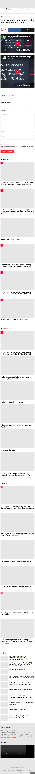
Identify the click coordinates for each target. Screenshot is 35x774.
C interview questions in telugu (12, 402)
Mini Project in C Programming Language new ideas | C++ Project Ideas (17, 534)
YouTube (10, 95)
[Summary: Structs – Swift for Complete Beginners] (4, 704)
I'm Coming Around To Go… (10, 239)
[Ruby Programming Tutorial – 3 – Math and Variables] (17, 413)
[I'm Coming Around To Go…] (17, 227)
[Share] (14, 30)
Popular (2, 487)
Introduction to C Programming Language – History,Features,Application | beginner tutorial (17, 507)
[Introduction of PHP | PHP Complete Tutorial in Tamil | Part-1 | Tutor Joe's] (4, 698)
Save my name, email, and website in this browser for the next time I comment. (17, 147)
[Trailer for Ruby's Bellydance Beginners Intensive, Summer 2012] (17, 365)
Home (4, 770)
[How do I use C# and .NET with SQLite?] (17, 308)
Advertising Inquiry (20, 770)
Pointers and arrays (8, 450)
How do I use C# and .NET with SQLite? (15, 319)
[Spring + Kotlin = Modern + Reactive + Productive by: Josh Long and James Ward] (17, 461)
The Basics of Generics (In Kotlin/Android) (16, 587)
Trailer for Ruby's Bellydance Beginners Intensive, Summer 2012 (15, 378)
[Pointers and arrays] (17, 438)
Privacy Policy (17, 772)
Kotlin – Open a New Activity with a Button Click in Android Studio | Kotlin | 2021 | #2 (16, 293)
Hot (2, 163)
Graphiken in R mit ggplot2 (17, 709)
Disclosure (29, 770)
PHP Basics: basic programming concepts (16, 561)
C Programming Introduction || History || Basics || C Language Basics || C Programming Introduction (17, 641)
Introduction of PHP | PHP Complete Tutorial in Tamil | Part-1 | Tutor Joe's (20, 696)
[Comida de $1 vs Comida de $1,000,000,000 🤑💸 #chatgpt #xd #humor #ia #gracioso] (8, 4)
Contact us (11, 770)
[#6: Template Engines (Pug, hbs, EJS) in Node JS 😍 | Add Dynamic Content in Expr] (24, 4)
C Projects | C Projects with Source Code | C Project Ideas (17, 613)
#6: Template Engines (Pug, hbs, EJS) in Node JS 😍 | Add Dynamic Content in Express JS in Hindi (24, 10)
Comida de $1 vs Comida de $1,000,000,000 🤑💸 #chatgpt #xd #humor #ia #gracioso (7, 10)
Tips (10, 329)
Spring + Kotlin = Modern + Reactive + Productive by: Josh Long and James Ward (16, 474)
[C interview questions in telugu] (17, 390)
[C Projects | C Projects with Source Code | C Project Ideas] (17, 601)
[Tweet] (27, 30)
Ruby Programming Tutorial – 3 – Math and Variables (16, 426)
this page (13, 737)
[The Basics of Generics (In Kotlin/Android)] (17, 575)
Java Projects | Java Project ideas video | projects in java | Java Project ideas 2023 (16, 265)
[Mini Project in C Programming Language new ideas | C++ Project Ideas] (17, 522)
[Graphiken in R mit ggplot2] (4, 711)
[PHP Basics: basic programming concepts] (17, 549)
